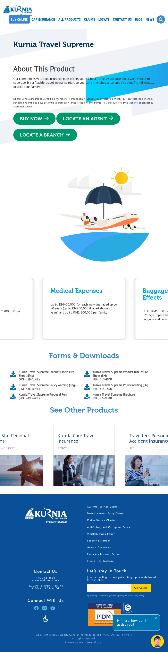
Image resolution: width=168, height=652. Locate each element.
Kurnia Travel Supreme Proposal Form (43, 396)
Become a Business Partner (103, 554)
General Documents (99, 547)
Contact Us (122, 19)
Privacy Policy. (138, 595)
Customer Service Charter (103, 507)
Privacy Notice (74, 642)
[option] (89, 309)
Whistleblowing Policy (101, 534)
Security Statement (98, 541)
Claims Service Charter (101, 520)
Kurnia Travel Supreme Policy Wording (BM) (120, 387)
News (150, 19)
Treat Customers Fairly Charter (106, 513)
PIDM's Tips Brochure (100, 561)
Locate (104, 19)
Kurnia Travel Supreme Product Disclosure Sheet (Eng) (46, 375)
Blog (138, 19)
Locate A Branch (42, 135)
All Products (69, 19)
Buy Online (19, 19)
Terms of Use (93, 642)
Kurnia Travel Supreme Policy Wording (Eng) (47, 387)
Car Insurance (43, 19)
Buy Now (31, 119)
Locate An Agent (85, 119)
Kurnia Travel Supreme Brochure (114, 396)
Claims (89, 19)
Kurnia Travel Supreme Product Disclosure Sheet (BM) (120, 375)
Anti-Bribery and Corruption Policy (108, 527)
